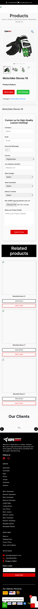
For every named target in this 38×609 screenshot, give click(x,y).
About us (5, 536)
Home (4, 19)
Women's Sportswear (9, 494)
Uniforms (5, 485)
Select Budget (9, 173)
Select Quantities (10, 182)
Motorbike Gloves (20, 19)
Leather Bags (7, 503)
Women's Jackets (8, 515)
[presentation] (3, 429)
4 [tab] (24, 65)
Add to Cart (19, 305)
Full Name (8, 127)
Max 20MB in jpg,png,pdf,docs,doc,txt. (17, 201)
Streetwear (6, 482)
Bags (4, 473)
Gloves (10, 19)
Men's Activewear (8, 497)
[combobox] (7, 150)
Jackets (5, 479)
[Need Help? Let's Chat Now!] (4, 605)
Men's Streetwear (8, 518)
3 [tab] (21, 65)
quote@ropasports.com (26, 2)
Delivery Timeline (10, 191)
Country (7, 155)
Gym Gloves (6, 509)
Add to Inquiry (8, 92)
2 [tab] (17, 65)
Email (6, 137)
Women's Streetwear (9, 520)
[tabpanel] (19, 45)
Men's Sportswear (8, 491)
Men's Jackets (7, 512)
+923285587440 (12, 2)
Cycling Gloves (7, 506)
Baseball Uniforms (8, 523)
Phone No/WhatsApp (12, 146)
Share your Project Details (13, 210)
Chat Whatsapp (23, 92)
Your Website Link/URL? (12, 164)
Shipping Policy (7, 539)
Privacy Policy (7, 542)
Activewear (6, 471)
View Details (19, 301)
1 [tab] (14, 65)
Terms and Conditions (9, 545)
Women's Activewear (9, 500)
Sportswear (6, 468)
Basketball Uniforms (9, 526)
